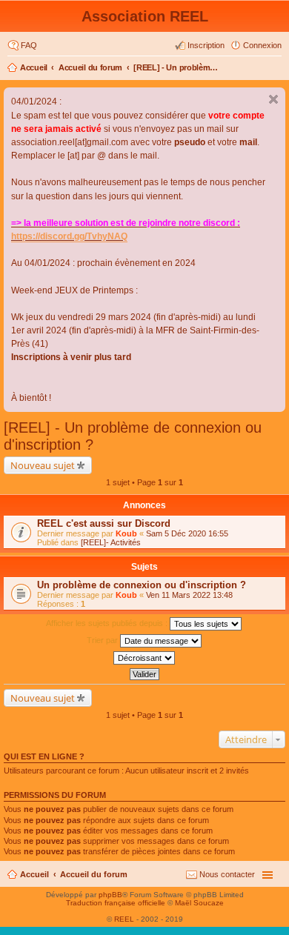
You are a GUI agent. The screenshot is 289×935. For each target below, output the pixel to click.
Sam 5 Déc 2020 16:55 (187, 533)
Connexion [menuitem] (262, 45)
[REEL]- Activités (111, 542)
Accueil (33, 67)
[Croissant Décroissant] (144, 658)
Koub (126, 533)
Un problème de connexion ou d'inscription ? (141, 584)
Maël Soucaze (199, 903)
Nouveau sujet (42, 465)
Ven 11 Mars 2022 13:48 (189, 594)
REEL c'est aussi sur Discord (103, 523)
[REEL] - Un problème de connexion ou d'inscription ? (177, 67)
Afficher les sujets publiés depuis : (108, 623)
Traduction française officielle (115, 903)
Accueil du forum (90, 67)
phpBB (110, 895)
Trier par (103, 640)
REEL (124, 919)
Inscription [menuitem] (206, 45)
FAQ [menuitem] (29, 45)
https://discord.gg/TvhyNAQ (69, 236)
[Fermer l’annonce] (273, 99)
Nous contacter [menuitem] (227, 874)
